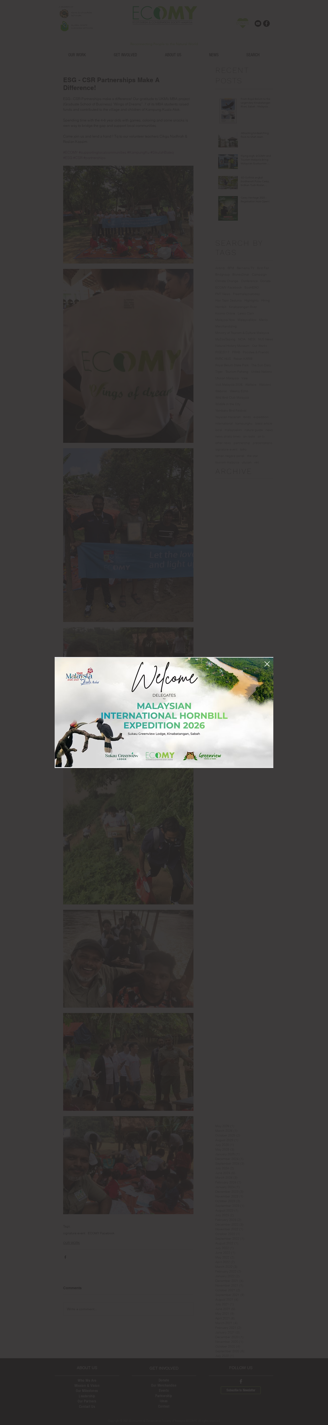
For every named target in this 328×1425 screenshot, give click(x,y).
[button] (267, 664)
